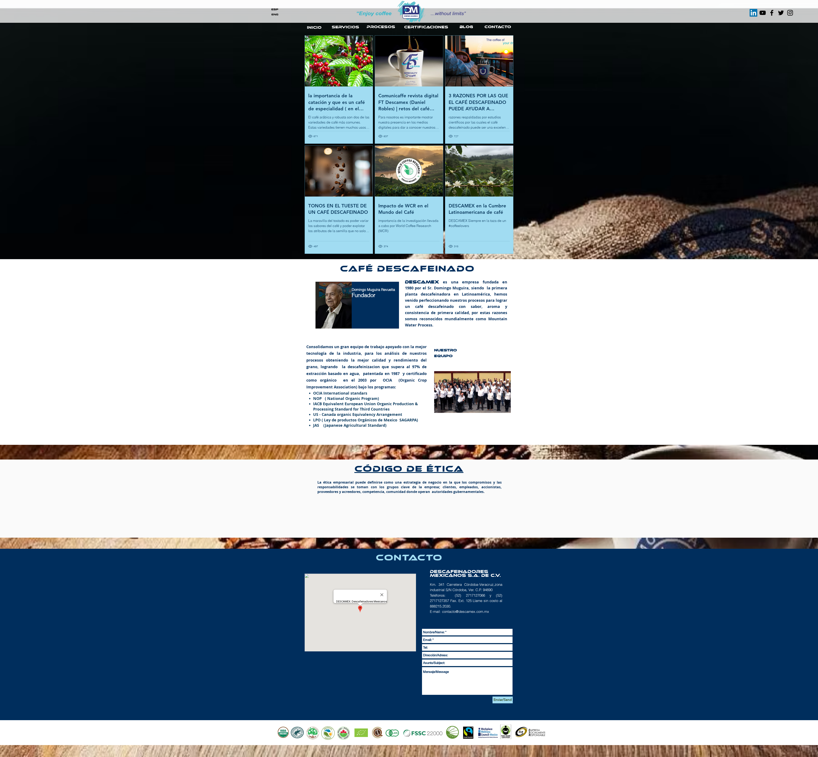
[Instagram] (790, 13)
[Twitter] (781, 13)
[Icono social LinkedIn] (753, 13)
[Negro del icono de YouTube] (762, 13)
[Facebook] (772, 13)
